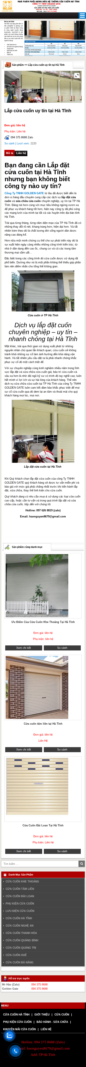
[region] (43, 38)
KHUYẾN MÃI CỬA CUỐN (19, 1029)
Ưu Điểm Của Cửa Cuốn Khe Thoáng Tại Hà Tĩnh (43, 622)
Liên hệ (21, 152)
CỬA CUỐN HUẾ (16, 955)
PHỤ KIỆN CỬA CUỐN (20, 903)
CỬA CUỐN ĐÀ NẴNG (19, 962)
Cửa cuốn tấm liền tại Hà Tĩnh (43, 723)
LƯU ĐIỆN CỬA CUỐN (20, 911)
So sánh (9, 143)
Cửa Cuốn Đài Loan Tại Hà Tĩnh (43, 825)
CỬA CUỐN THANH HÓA (21, 933)
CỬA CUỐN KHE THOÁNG (22, 881)
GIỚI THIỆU (41, 1014)
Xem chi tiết (23, 647)
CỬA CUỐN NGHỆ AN (19, 925)
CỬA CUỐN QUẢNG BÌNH (22, 940)
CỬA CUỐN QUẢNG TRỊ (21, 947)
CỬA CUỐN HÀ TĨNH (19, 918)
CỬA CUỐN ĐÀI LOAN (20, 896)
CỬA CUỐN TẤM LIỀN (20, 889)
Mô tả (9, 152)
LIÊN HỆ (46, 1029)
